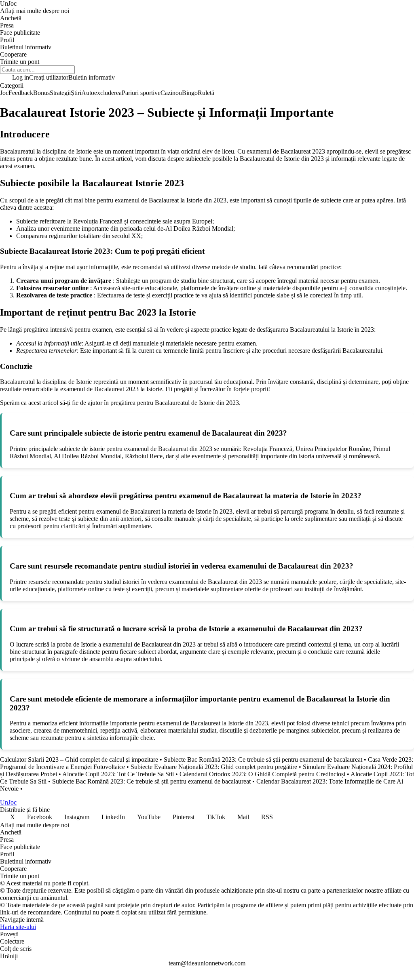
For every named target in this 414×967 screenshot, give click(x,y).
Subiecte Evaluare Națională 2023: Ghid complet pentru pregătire (214, 766)
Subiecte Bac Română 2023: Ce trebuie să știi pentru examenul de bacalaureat (263, 759)
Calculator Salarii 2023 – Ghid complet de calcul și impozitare (79, 759)
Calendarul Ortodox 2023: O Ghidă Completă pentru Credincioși (262, 774)
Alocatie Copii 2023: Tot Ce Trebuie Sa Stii (118, 774)
